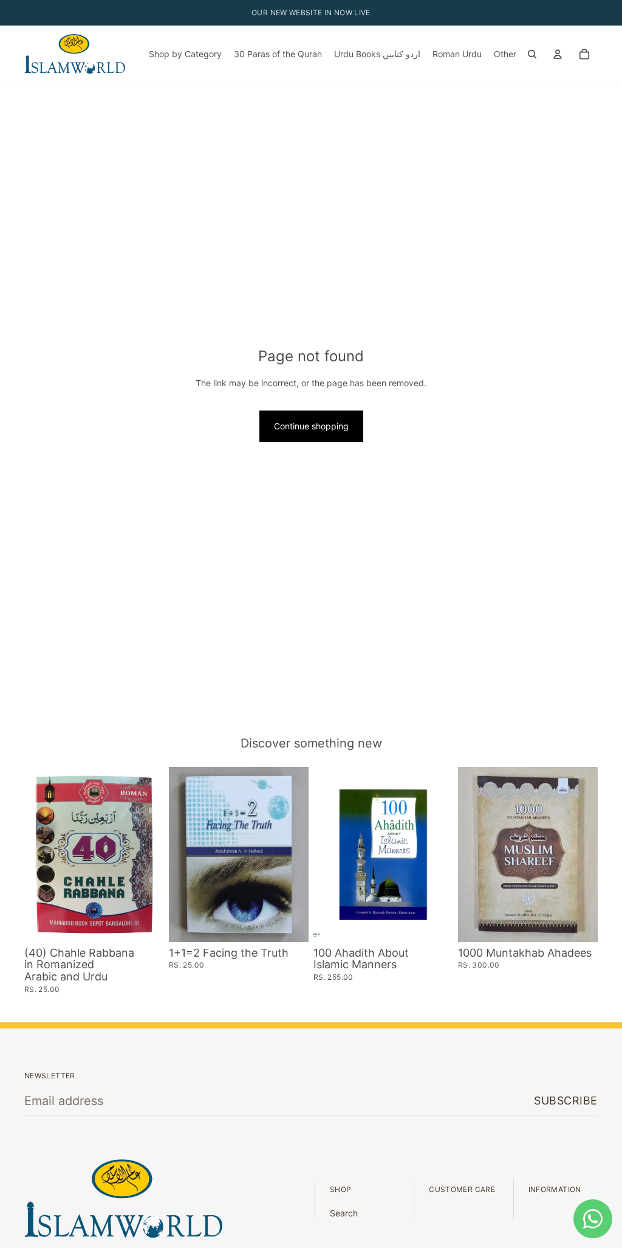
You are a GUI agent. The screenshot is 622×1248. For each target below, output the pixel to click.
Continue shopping (311, 426)
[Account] (557, 54)
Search (344, 1213)
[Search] (532, 54)
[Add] (145, 923)
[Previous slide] (37, 854)
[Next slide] (150, 854)
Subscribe (566, 1100)
